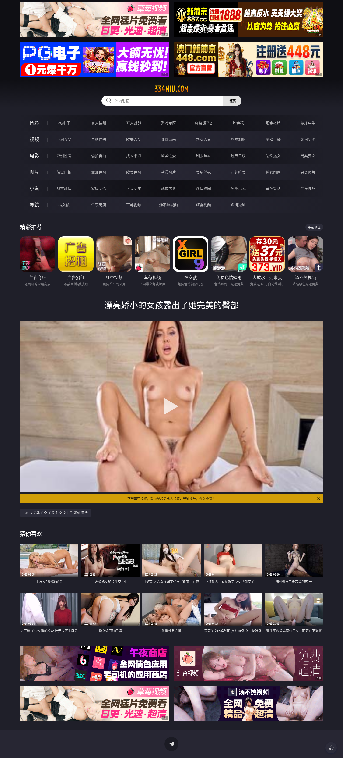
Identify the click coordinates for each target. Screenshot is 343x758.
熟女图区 (273, 172)
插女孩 (64, 204)
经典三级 (238, 155)
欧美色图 (133, 172)
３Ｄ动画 (168, 139)
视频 (34, 139)
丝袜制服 (238, 139)
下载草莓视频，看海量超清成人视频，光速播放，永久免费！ (171, 498)
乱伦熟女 (273, 155)
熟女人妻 (203, 139)
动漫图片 (168, 172)
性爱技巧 (308, 188)
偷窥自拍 (63, 172)
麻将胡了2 (203, 123)
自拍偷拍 (98, 139)
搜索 (232, 100)
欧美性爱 (168, 155)
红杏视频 (203, 204)
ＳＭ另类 (308, 139)
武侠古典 (168, 188)
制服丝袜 (203, 155)
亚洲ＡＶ (63, 139)
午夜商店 (98, 204)
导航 (34, 205)
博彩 (34, 123)
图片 (34, 172)
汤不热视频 (168, 204)
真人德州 (98, 123)
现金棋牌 (273, 123)
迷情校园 (203, 188)
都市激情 (63, 188)
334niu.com (171, 88)
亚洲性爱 (63, 155)
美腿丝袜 (203, 172)
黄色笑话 (273, 188)
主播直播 (273, 139)
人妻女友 (133, 188)
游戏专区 (168, 123)
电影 (34, 156)
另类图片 (308, 172)
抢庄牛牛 (308, 123)
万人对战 (133, 123)
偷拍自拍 (98, 155)
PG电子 (64, 123)
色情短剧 (238, 204)
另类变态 (308, 155)
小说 (34, 188)
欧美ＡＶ (133, 139)
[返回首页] (331, 747)
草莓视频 (133, 204)
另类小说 (238, 188)
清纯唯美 (238, 172)
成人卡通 (133, 155)
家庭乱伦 (98, 188)
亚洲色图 (98, 172)
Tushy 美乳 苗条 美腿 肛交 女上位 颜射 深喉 (55, 512)
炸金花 (238, 123)
